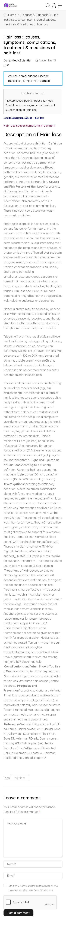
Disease (43, 76)
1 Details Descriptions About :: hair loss (29, 100)
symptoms (29, 80)
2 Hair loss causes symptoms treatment (30, 105)
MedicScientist (21, 60)
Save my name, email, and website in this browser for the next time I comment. (33, 888)
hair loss (20, 778)
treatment (44, 80)
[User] (53, 5)
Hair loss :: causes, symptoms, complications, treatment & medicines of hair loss (30, 44)
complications (28, 76)
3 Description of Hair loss (21, 109)
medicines (14, 80)
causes (13, 76)
